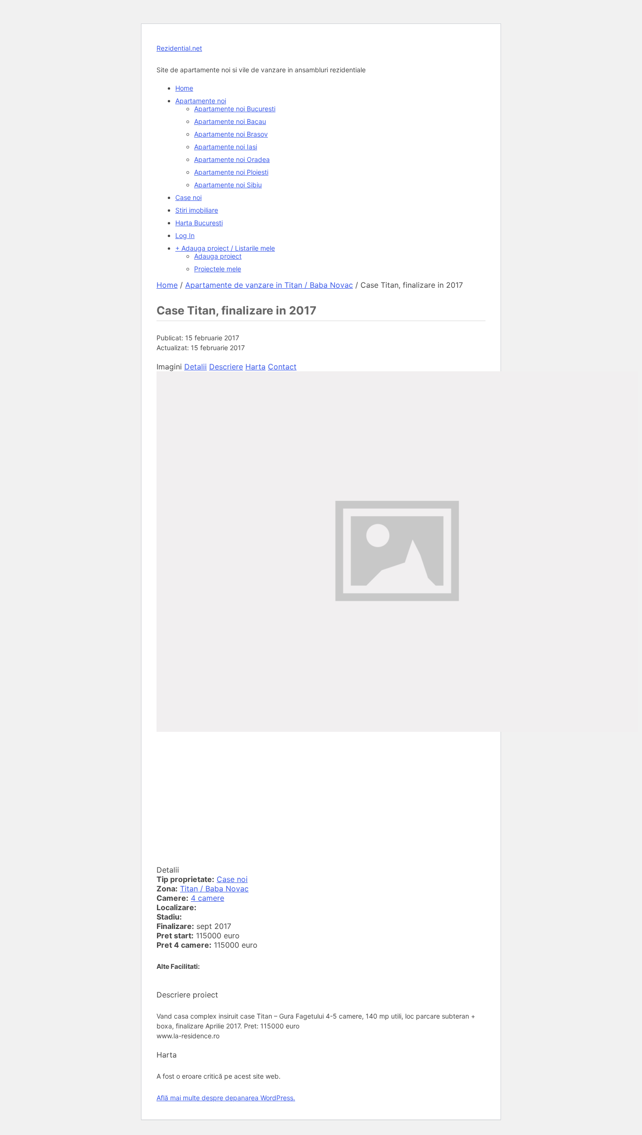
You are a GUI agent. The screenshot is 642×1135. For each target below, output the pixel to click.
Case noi (232, 879)
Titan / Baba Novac (214, 888)
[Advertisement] (321, 799)
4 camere (207, 898)
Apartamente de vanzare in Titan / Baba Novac (269, 285)
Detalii (195, 366)
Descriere (226, 366)
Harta (255, 366)
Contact (282, 366)
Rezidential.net (179, 48)
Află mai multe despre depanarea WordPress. (226, 1098)
